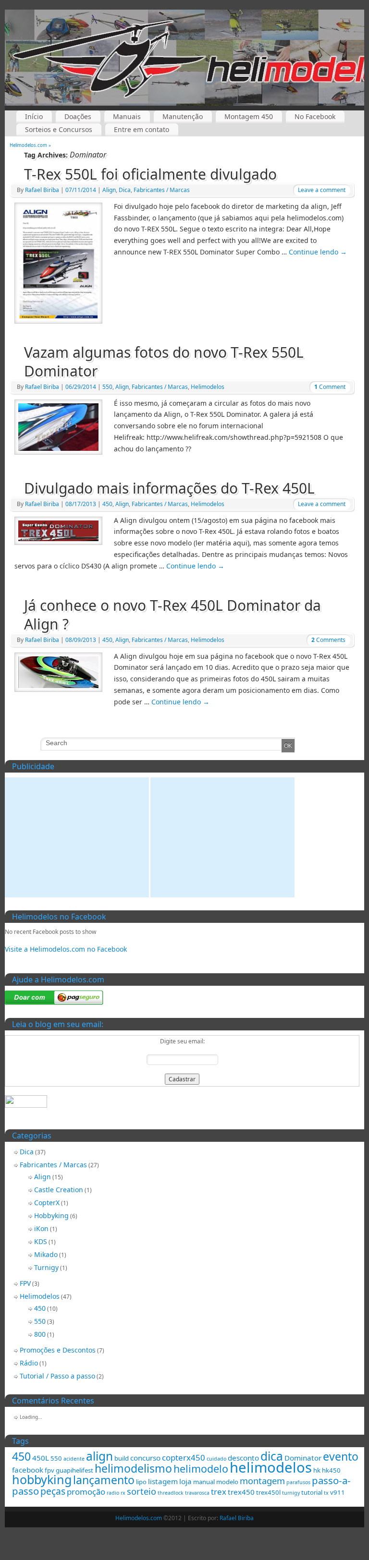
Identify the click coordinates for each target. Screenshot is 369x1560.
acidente (74, 1458)
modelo (227, 1481)
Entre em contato (141, 129)
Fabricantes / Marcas (162, 190)
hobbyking (42, 1479)
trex (218, 1491)
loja (185, 1481)
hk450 (331, 1470)
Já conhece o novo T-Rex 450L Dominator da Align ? (172, 614)
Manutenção (182, 116)
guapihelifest (74, 1470)
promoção (86, 1491)
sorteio (141, 1491)
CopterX (47, 1202)
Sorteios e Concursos (58, 129)
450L (40, 1458)
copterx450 (183, 1457)
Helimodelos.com (138, 1518)
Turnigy (46, 1267)
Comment (329, 387)
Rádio (29, 1362)
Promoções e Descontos (58, 1349)
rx (123, 1492)
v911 (337, 1492)
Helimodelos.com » (30, 145)
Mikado (46, 1254)
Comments (328, 640)
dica (271, 1456)
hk (316, 1470)
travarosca (197, 1492)
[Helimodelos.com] (184, 58)
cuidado (216, 1458)
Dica (125, 190)
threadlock (171, 1492)
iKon (41, 1228)
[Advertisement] (77, 837)
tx (326, 1492)
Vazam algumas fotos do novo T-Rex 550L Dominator (164, 361)
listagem (163, 1481)
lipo (141, 1481)
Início (34, 116)
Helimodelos (207, 387)
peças (52, 1491)
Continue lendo (318, 251)
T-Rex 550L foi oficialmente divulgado (150, 174)
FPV (25, 1283)
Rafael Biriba (42, 190)
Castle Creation (58, 1189)
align (99, 1456)
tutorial (311, 1492)
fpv (49, 1470)
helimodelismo (133, 1468)
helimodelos (271, 1467)
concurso (145, 1458)
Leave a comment (321, 190)
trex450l (268, 1492)
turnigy (291, 1492)
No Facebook (315, 116)
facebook (27, 1470)
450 (107, 504)
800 (40, 1334)
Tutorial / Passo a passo (57, 1375)
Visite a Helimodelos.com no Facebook (66, 949)
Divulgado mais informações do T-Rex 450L (169, 488)
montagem (262, 1481)
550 (107, 387)
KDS (40, 1241)
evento (340, 1456)
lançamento (104, 1479)
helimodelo (200, 1468)
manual (204, 1481)
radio (113, 1492)
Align (109, 190)
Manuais (127, 116)
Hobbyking (51, 1215)
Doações (77, 116)
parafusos (298, 1482)
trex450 (241, 1492)
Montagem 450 (248, 116)
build (121, 1458)
